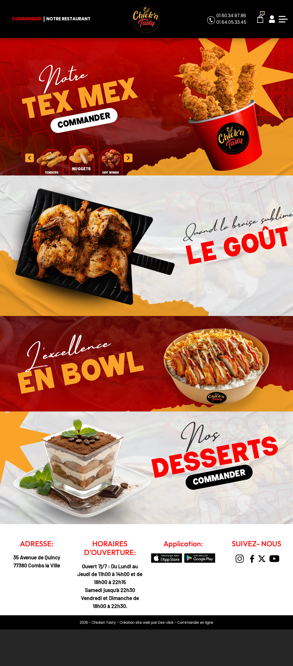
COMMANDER (84, 120)
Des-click (166, 622)
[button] (128, 158)
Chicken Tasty (104, 622)
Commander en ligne (195, 622)
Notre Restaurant (68, 19)
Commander (27, 19)
